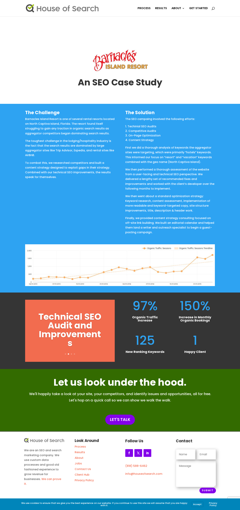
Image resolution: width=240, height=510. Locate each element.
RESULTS (161, 8)
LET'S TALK (120, 419)
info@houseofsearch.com (143, 474)
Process (80, 447)
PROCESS (144, 8)
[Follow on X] (138, 453)
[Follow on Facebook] (129, 453)
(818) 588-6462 (136, 466)
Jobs (78, 463)
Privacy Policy (84, 480)
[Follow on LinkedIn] (147, 453)
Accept (197, 504)
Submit (207, 490)
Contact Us (83, 469)
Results (80, 452)
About (79, 458)
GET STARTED (198, 8)
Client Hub (82, 475)
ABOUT (176, 8)
